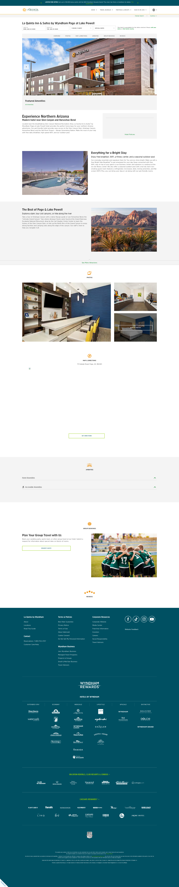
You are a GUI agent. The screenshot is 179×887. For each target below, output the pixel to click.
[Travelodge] (56, 742)
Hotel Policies (130, 134)
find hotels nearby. (128, 29)
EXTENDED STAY (33, 704)
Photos (67, 36)
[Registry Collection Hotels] (145, 712)
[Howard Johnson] (56, 734)
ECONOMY (56, 704)
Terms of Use (63, 628)
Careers (95, 635)
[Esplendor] (101, 719)
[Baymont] (78, 742)
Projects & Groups (65, 658)
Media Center (97, 625)
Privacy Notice (63, 625)
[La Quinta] (78, 712)
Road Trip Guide (30, 628)
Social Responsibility (99, 639)
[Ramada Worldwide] (78, 749)
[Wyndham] (123, 712)
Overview (57, 36)
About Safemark (64, 632)
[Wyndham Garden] (78, 727)
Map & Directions (81, 36)
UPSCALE (123, 704)
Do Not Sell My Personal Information (71, 639)
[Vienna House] (101, 734)
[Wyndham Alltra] (101, 742)
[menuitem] (94, 10)
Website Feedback (131, 629)
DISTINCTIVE (145, 704)
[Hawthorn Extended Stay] (33, 712)
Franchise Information (100, 628)
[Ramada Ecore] (78, 757)
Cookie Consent (64, 635)
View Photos (135, 327)
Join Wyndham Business (67, 651)
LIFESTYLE (101, 704)
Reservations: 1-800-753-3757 (35, 641)
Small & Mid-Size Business (67, 661)
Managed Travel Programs (67, 654)
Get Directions (87, 435)
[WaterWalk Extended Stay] (33, 719)
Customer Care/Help (31, 644)
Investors (95, 632)
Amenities (95, 36)
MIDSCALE (78, 704)
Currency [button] (152, 15)
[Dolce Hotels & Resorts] (145, 719)
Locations (27, 625)
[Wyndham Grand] (145, 727)
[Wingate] (78, 719)
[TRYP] (101, 712)
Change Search (139, 15)
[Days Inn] (56, 712)
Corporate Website (99, 622)
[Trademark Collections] (123, 719)
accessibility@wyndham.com (98, 856)
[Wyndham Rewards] (89, 685)
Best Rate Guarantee (65, 622)
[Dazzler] (101, 727)
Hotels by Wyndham (89, 697)
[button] (41, 3)
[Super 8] (56, 719)
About (26, 622)
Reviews (122, 36)
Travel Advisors (63, 665)
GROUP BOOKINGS (109, 36)
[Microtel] (56, 727)
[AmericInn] (78, 734)
